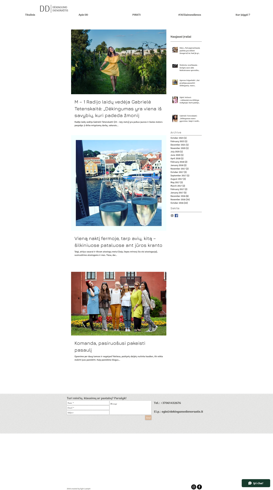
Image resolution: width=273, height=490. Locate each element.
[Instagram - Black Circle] (193, 486)
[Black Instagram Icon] (172, 215)
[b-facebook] (199, 486)
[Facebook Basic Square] (176, 215)
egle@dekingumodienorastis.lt (182, 411)
